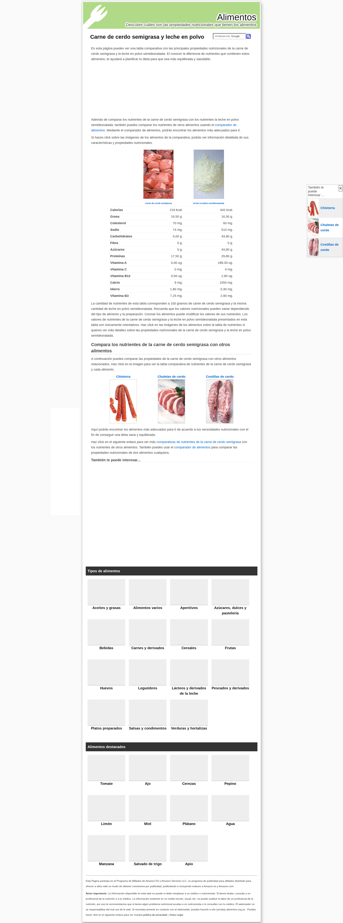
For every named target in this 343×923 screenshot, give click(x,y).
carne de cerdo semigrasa (158, 203)
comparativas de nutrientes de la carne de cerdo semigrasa (198, 442)
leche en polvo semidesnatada (208, 203)
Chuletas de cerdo (171, 376)
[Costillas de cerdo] (219, 422)
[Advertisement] (171, 89)
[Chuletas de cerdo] (171, 422)
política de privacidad (155, 914)
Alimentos (236, 17)
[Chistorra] (123, 422)
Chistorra (123, 376)
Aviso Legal (176, 914)
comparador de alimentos (192, 447)
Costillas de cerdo (220, 376)
